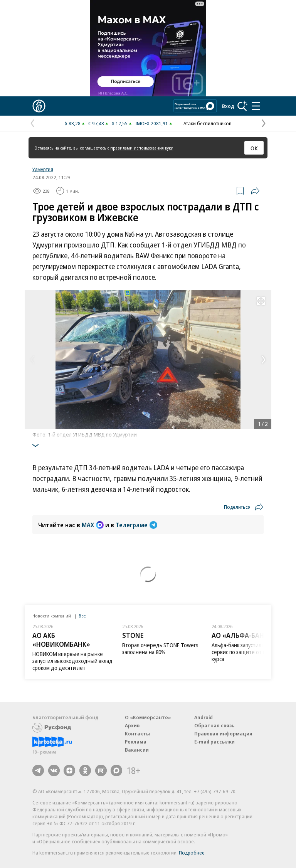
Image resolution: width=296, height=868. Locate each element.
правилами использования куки (141, 148)
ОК (254, 148)
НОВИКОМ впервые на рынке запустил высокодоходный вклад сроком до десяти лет (72, 660)
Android (203, 717)
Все (82, 616)
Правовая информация (223, 733)
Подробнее (192, 852)
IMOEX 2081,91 (151, 123)
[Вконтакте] (54, 770)
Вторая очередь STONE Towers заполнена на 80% (160, 648)
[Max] (116, 770)
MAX (88, 525)
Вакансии (137, 749)
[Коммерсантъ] (38, 106)
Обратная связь (214, 725)
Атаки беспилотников (207, 123)
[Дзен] (69, 770)
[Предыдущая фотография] (32, 359)
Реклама (135, 741)
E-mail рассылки (214, 741)
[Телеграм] (38, 770)
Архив (132, 725)
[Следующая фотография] (263, 359)
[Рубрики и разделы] (256, 106)
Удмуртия (42, 169)
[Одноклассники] (85, 770)
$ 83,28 (73, 123)
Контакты (137, 733)
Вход (228, 106)
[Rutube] (101, 770)
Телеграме (132, 525)
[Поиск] (242, 106)
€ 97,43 (96, 123)
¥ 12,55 (120, 123)
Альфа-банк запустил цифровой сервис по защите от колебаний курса (250, 652)
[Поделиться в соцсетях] (255, 190)
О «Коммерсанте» (148, 717)
